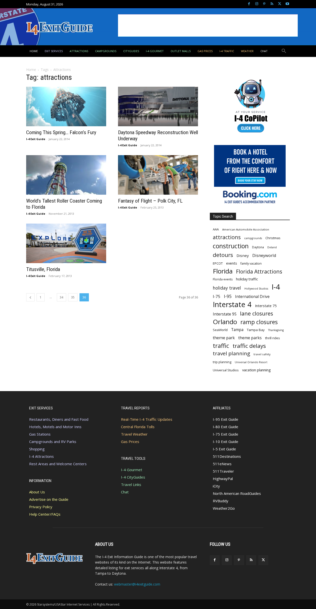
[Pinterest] (264, 4)
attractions (227, 237)
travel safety (262, 354)
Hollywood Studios (256, 288)
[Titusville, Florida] (66, 243)
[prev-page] (30, 297)
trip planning (222, 362)
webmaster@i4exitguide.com (137, 584)
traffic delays (249, 345)
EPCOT (218, 263)
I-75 (216, 296)
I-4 (276, 287)
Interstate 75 (265, 305)
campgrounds (253, 238)
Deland (272, 247)
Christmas (272, 238)
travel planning (231, 353)
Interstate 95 (225, 314)
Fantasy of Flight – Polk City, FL (150, 201)
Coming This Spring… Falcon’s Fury (61, 132)
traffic (221, 345)
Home (31, 69)
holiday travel (227, 288)
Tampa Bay (256, 330)
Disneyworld (264, 255)
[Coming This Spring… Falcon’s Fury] (66, 106)
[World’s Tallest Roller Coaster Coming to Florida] (66, 175)
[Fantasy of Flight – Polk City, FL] (158, 175)
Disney (243, 255)
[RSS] (272, 4)
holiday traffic (247, 279)
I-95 (228, 296)
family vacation (251, 263)
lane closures (256, 313)
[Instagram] (256, 4)
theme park (224, 337)
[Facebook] (249, 4)
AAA (216, 229)
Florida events (223, 279)
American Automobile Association (245, 229)
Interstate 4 (232, 304)
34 (61, 297)
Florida (223, 271)
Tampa (237, 329)
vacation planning (256, 369)
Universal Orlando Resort (251, 362)
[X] (279, 4)
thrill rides (272, 338)
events (231, 263)
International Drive (252, 296)
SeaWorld (220, 330)
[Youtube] (287, 4)
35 (73, 297)
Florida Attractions (259, 271)
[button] (284, 51)
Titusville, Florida (43, 269)
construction (231, 246)
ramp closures (259, 322)
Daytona (258, 247)
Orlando (225, 321)
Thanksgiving (276, 330)
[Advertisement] (208, 25)
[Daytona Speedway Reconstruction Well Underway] (158, 106)
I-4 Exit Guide (35, 139)
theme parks (250, 337)
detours (223, 254)
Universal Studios (226, 370)
